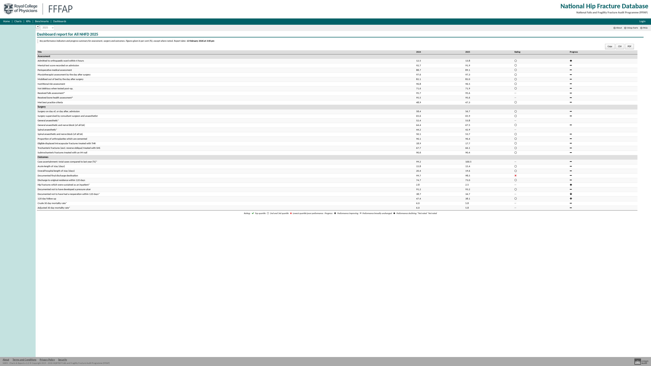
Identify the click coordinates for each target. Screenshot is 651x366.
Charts (18, 21)
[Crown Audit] (641, 362)
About (619, 28)
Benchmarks (42, 21)
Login (642, 21)
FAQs (645, 28)
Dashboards (59, 21)
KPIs (28, 21)
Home (6, 21)
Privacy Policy (47, 360)
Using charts (632, 28)
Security (62, 360)
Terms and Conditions (24, 360)
